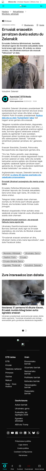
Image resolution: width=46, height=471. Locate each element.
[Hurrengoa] (41, 1)
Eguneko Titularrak (11, 265)
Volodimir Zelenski (33, 265)
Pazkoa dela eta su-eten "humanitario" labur (22, 116)
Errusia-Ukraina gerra (13, 261)
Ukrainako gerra (32, 253)
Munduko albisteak (12, 253)
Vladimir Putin (9, 257)
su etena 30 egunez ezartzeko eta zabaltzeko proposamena (21, 176)
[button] (44, 292)
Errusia (23, 257)
